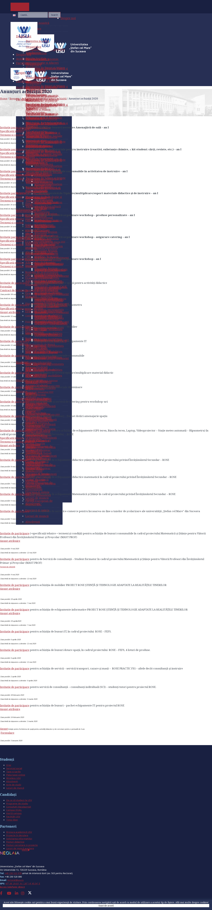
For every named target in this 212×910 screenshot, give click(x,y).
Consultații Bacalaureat (18, 806)
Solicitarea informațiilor (19, 838)
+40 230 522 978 (13, 873)
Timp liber (12, 819)
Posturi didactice (15, 841)
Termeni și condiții (11, 266)
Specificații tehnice (12, 262)
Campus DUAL (14, 809)
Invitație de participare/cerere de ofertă (25, 430)
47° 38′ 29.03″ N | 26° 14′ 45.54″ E (22, 883)
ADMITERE (20, 6)
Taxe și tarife (13, 771)
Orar (8, 765)
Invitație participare (13, 127)
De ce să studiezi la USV (19, 800)
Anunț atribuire (10, 312)
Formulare (7, 733)
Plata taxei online (15, 774)
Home (3, 98)
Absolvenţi (12, 781)
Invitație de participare (14, 283)
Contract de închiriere (14, 290)
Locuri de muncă (15, 787)
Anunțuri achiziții (55, 98)
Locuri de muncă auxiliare (20, 848)
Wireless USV (13, 778)
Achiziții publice (32, 98)
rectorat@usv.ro (15, 880)
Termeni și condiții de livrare (18, 441)
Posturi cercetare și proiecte (22, 845)
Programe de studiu (17, 803)
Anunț (4, 728)
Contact (6, 861)
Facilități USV (13, 816)
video (25, 849)
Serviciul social (14, 768)
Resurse (14, 98)
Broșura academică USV (19, 832)
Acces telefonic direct (12, 886)
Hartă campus (14, 813)
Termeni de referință (7, 567)
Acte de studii (13, 784)
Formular (6, 286)
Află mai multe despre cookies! (192, 902)
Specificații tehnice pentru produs (21, 308)
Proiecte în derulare (17, 835)
